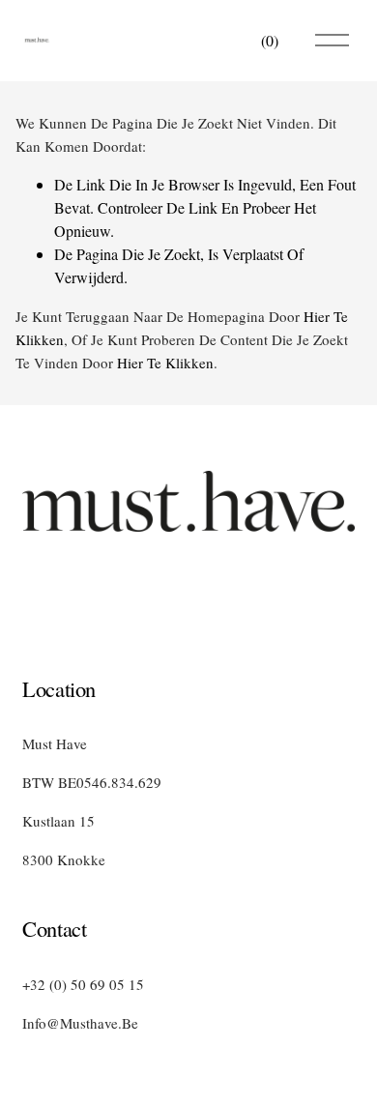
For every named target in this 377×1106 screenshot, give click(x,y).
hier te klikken (165, 362)
